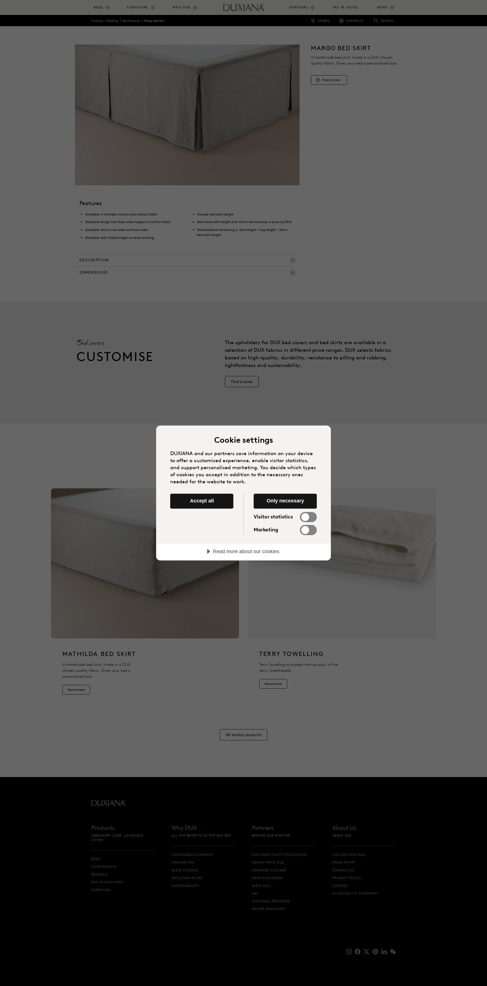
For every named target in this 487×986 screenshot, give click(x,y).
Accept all (202, 501)
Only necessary (285, 501)
